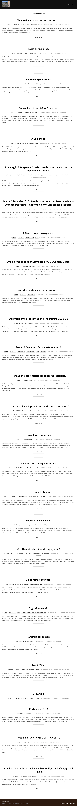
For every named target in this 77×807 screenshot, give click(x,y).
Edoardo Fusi (19, 323)
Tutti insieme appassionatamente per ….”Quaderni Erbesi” (38, 261)
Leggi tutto (39, 37)
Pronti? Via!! (38, 665)
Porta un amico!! (38, 709)
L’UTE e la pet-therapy (38, 492)
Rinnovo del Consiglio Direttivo (38, 463)
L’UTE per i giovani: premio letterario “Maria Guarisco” (38, 406)
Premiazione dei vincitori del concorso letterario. (38, 375)
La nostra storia (25, 612)
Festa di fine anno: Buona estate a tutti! (38, 347)
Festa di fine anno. (38, 49)
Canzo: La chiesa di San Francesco (38, 108)
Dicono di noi (32, 496)
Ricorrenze (43, 351)
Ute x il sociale (55, 175)
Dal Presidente (23, 175)
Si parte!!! (38, 693)
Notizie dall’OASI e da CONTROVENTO (38, 737)
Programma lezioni (36, 24)
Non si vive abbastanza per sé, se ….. (38, 290)
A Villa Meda (38, 138)
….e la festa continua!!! (38, 579)
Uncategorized (33, 112)
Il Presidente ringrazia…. (38, 435)
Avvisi (22, 84)
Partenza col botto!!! (38, 636)
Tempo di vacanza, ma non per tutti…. (38, 20)
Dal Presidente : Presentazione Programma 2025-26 (38, 318)
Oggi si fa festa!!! (38, 608)
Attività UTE (17, 24)
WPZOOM (72, 803)
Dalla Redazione (25, 24)
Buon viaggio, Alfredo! (38, 79)
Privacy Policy (5, 801)
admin (10, 24)
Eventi (36, 53)
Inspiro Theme (64, 803)
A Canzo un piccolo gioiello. (38, 233)
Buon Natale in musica (38, 520)
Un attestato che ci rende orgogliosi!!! (38, 549)
